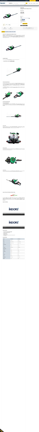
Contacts (37, 3)
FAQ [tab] (12, 31)
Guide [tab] (14, 31)
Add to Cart (25, 23)
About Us (31, 3)
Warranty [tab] (10, 31)
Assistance (34, 3)
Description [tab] (3, 31)
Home (29, 3)
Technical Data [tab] (7, 31)
